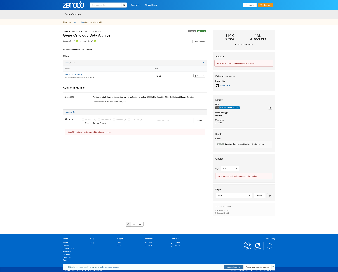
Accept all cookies (233, 267)
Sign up (266, 5)
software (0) (121, 119)
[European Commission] (269, 249)
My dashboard (151, 5)
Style (217, 169)
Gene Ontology (73, 14)
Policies (66, 246)
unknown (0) (137, 119)
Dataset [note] (192, 31)
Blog (92, 243)
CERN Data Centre (81, 270)
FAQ (119, 246)
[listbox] (230, 168)
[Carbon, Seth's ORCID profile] (76, 41)
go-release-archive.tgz (74, 74)
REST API (148, 243)
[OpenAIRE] (258, 249)
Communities (135, 5)
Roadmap (67, 257)
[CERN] (248, 249)
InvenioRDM (96, 270)
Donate (176, 246)
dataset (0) (106, 119)
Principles (67, 251)
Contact (66, 260)
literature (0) (90, 119)
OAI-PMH (148, 246)
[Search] (124, 5)
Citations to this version (95, 123)
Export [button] (259, 196)
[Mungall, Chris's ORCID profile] (94, 41)
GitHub (176, 243)
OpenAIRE (225, 85)
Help (119, 243)
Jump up (137, 224)
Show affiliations (200, 41)
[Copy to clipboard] (270, 108)
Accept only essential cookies (257, 267)
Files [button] (70, 63)
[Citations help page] (73, 112)
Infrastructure (68, 248)
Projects (66, 254)
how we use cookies (110, 267)
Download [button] (200, 76)
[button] (243, 144)
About (65, 243)
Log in (251, 5)
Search (199, 120)
